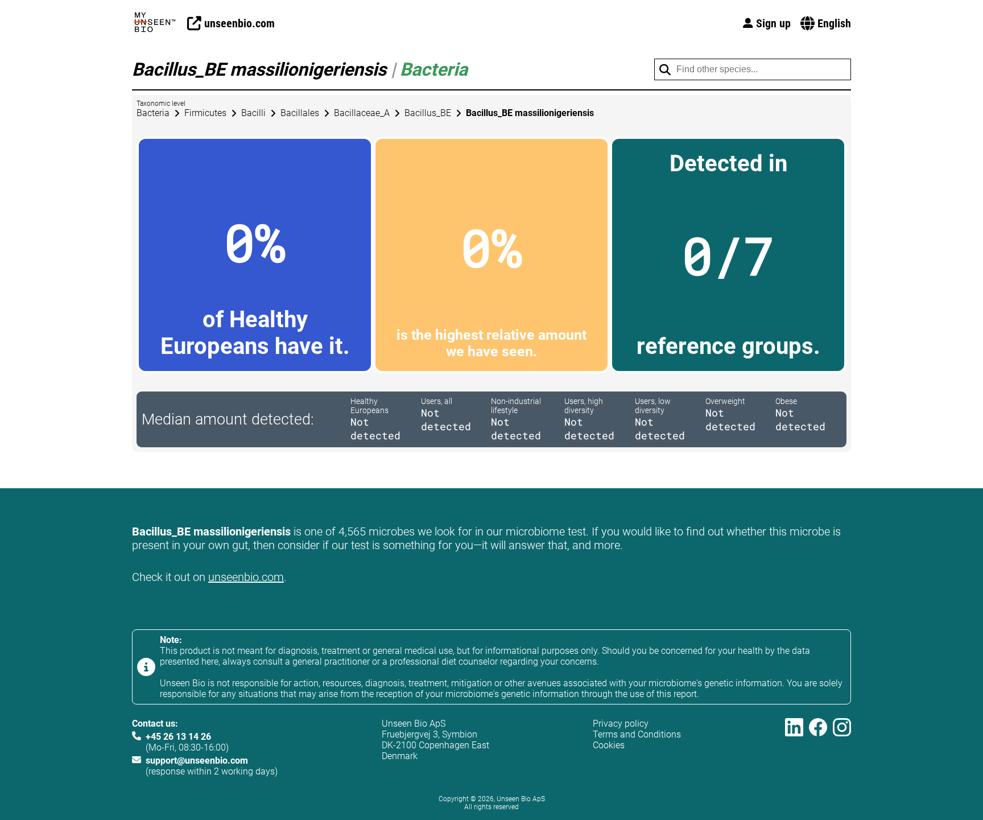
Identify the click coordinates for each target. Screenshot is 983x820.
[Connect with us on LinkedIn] (794, 747)
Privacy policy (621, 723)
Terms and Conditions (637, 734)
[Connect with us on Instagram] (842, 747)
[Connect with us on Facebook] (818, 747)
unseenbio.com (246, 577)
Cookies (609, 745)
